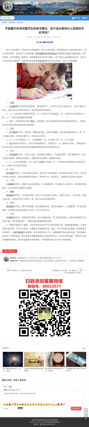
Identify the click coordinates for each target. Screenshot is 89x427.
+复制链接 (80, 261)
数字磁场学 (44, 258)
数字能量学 (19, 232)
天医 (12, 103)
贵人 (11, 143)
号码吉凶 (12, 22)
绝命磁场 (10, 206)
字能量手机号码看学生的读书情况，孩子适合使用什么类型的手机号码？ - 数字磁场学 (48, 261)
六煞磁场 (10, 184)
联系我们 (41, 420)
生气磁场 (13, 132)
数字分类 (48, 420)
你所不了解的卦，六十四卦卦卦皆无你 (19, 270)
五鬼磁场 (10, 217)
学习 (69, 54)
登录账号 (16, 390)
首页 (5, 22)
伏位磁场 (13, 155)
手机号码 (41, 61)
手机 (45, 54)
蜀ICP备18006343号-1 (47, 424)
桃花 (33, 121)
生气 (12, 129)
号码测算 (54, 420)
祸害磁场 (10, 195)
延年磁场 (10, 173)
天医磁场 (13, 106)
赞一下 (9, 251)
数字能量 (39, 54)
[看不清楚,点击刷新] (20, 408)
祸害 (12, 192)
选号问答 (35, 420)
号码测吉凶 (52, 54)
